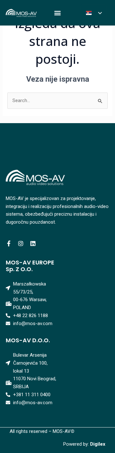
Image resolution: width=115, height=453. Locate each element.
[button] (57, 13)
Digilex (97, 444)
